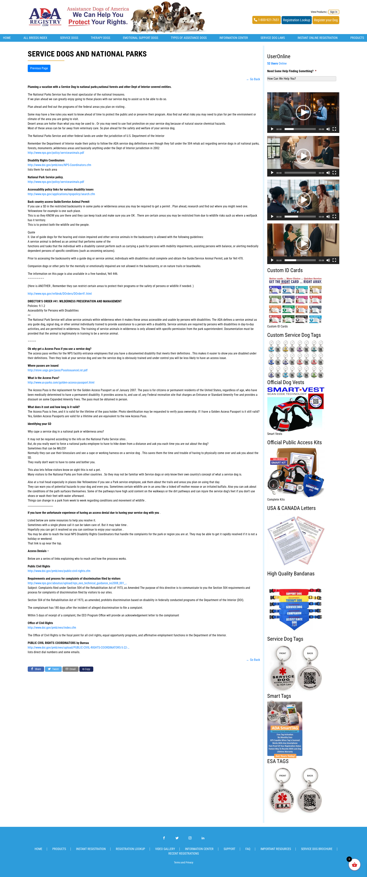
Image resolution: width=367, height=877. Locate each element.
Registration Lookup (296, 20)
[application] (303, 112)
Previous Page (39, 68)
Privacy (189, 862)
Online (277, 63)
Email (72, 669)
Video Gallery (165, 849)
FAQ (247, 849)
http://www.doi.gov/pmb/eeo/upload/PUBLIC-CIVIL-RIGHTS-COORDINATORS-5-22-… (78, 647)
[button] (303, 112)
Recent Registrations (183, 853)
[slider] (300, 129)
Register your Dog (326, 20)
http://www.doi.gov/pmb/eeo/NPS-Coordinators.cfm (59, 165)
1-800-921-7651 (268, 20)
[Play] (272, 129)
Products (357, 38)
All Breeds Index (35, 38)
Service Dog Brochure (316, 849)
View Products (318, 12)
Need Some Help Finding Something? (291, 71)
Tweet (55, 669)
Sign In (333, 12)
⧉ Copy (86, 669)
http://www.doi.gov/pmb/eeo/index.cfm (52, 627)
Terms (177, 862)
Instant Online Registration (318, 38)
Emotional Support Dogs (140, 38)
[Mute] (328, 129)
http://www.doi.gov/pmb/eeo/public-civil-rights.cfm (59, 571)
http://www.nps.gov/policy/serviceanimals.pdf (56, 153)
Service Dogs (69, 38)
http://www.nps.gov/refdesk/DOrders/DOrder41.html (60, 293)
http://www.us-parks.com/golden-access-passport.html (61, 382)
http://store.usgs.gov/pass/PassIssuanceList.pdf (58, 370)
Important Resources (276, 849)
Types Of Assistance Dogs (189, 38)
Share (37, 669)
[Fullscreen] (334, 129)
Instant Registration (91, 849)
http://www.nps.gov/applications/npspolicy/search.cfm (61, 194)
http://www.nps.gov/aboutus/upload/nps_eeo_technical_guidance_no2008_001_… (77, 583)
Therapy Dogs (100, 38)
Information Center (233, 38)
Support (229, 849)
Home (7, 38)
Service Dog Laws (273, 38)
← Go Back (253, 79)
